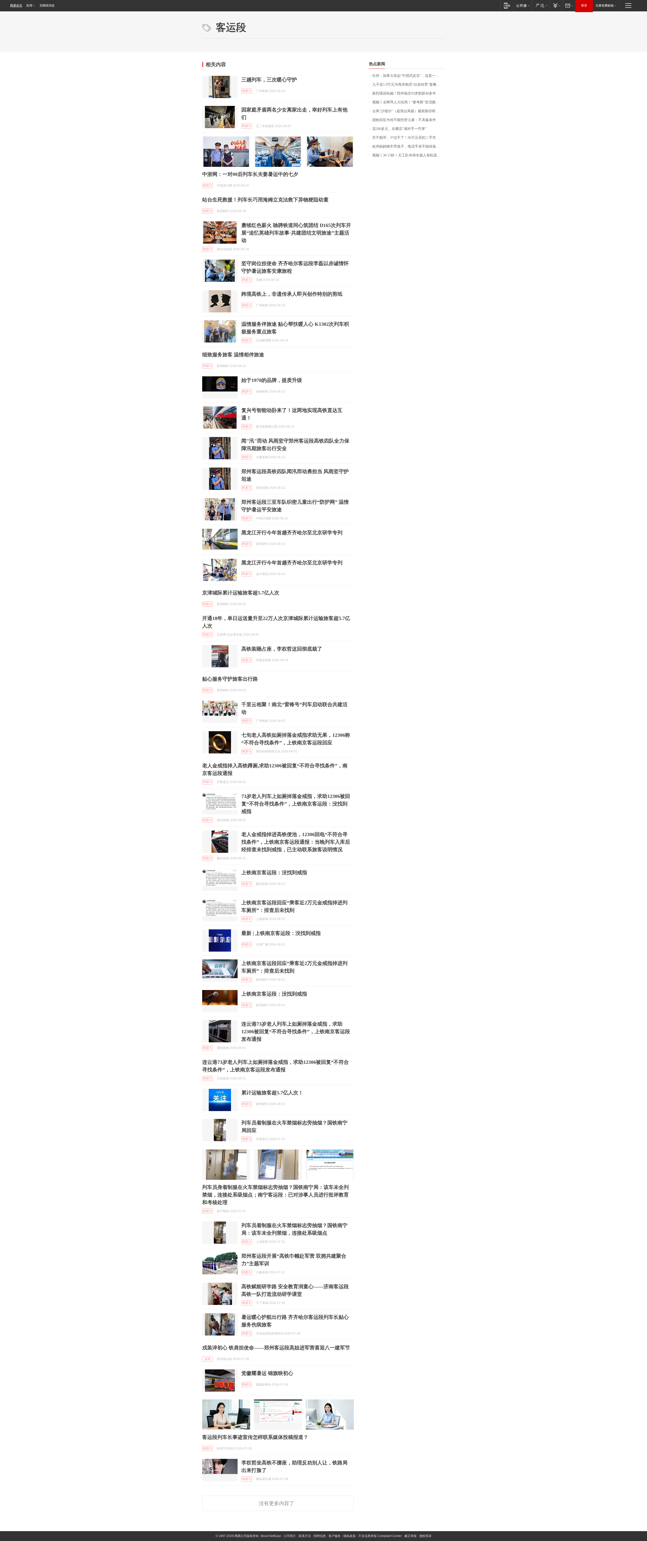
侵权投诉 (425, 1536)
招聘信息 (320, 1536)
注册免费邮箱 (604, 5)
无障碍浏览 (47, 5)
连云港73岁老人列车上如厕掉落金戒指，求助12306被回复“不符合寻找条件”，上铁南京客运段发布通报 (295, 1031)
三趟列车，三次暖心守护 (269, 79)
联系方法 (305, 1536)
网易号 (246, 91)
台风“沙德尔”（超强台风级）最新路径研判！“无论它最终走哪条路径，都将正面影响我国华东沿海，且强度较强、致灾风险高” (408, 111)
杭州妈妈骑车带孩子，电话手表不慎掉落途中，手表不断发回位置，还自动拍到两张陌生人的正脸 (408, 146)
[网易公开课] (523, 5)
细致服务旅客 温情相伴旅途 (233, 354)
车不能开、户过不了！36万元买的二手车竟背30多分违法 (408, 138)
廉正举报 (410, 1536)
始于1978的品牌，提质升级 (271, 380)
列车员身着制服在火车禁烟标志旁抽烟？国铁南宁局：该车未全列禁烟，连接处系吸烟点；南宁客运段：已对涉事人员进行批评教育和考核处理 (275, 1194)
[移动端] (507, 5)
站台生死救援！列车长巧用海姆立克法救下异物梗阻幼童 (265, 199)
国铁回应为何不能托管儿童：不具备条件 (404, 120)
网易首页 (16, 5)
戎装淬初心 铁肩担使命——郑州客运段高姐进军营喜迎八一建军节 (276, 1347)
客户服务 (335, 1536)
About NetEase (270, 1536)
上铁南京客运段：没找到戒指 (274, 872)
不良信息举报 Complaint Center (380, 1536)
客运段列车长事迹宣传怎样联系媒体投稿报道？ (255, 1437)
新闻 (207, 1359)
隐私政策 (349, 1536)
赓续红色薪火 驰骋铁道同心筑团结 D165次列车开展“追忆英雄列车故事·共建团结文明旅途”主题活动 (296, 232)
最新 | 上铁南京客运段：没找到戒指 (281, 933)
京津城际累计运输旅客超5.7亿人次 (240, 592)
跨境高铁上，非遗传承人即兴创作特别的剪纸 (291, 294)
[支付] (556, 5)
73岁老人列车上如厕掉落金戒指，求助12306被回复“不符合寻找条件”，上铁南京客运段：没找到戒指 (295, 803)
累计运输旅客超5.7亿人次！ (272, 1092)
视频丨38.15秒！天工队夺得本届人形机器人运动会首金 (408, 155)
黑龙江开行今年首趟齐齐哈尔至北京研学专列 (291, 532)
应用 (29, 5)
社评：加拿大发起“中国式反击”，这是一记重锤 (408, 76)
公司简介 (290, 1536)
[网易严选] (541, 5)
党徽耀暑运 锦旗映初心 (267, 1373)
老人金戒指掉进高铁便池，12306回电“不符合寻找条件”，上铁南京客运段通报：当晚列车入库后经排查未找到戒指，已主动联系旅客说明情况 (295, 842)
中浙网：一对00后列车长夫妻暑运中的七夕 (250, 174)
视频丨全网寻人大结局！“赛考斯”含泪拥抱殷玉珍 (408, 102)
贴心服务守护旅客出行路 (230, 679)
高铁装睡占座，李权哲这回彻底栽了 (281, 649)
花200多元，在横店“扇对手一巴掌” (399, 129)
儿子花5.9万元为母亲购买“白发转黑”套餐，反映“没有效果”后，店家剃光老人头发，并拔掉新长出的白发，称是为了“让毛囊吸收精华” (408, 84)
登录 (584, 5)
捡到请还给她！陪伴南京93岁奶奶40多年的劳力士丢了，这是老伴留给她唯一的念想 (408, 93)
